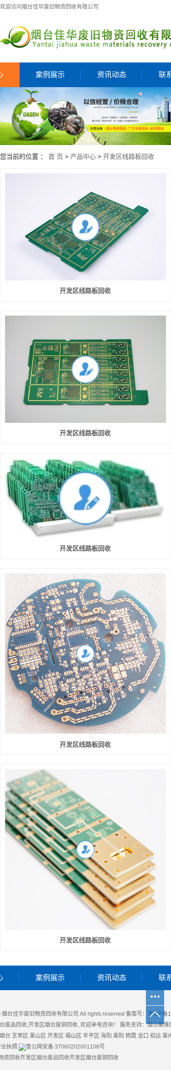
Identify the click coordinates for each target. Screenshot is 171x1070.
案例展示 (50, 74)
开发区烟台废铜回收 (53, 1025)
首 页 (55, 156)
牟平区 (91, 1036)
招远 (155, 1036)
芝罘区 (20, 1036)
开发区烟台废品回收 (44, 1057)
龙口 (143, 1036)
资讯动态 (111, 74)
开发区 (55, 1036)
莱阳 (118, 1036)
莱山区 (38, 1036)
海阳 (106, 1036)
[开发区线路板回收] (85, 226)
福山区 (73, 1036)
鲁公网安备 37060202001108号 (65, 1047)
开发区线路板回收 (128, 156)
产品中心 (83, 156)
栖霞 (130, 1036)
